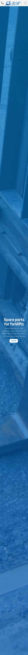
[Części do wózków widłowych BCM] (13, 3)
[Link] (2, 3)
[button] (25, 3)
